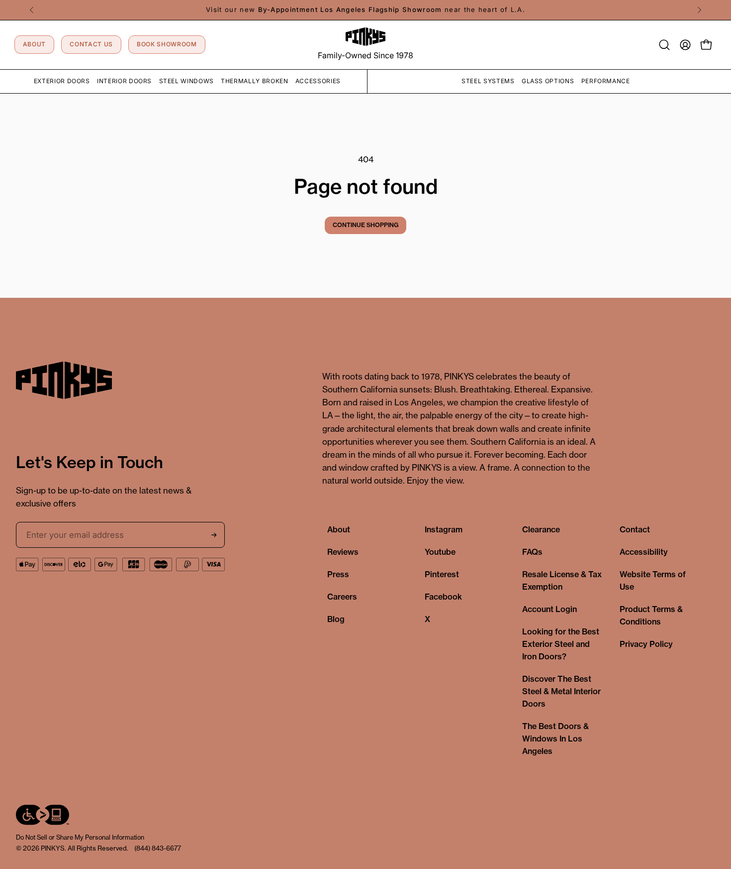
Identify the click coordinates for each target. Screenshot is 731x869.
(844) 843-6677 (157, 848)
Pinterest (442, 574)
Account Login (549, 609)
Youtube (440, 552)
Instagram (443, 529)
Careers (342, 597)
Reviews (343, 552)
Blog (336, 619)
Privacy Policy (646, 644)
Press (338, 574)
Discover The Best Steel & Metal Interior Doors (561, 691)
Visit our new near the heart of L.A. (365, 9)
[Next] (699, 9)
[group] (365, 10)
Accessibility (644, 552)
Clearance (541, 529)
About (338, 529)
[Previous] (31, 9)
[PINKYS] (365, 36)
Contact (635, 529)
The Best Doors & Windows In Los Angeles (555, 738)
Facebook (443, 597)
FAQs (532, 552)
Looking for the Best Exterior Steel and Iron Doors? (560, 643)
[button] (664, 44)
